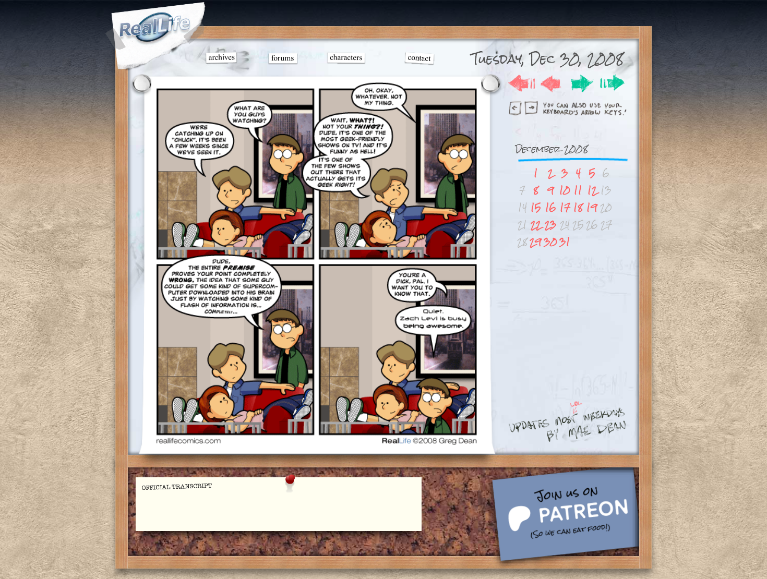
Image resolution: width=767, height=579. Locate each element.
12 (592, 190)
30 (550, 241)
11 (578, 190)
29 (536, 241)
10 (564, 190)
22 (536, 224)
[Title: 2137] (316, 443)
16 (550, 207)
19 (591, 207)
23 (551, 224)
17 (565, 207)
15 (536, 207)
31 (564, 241)
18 (578, 207)
